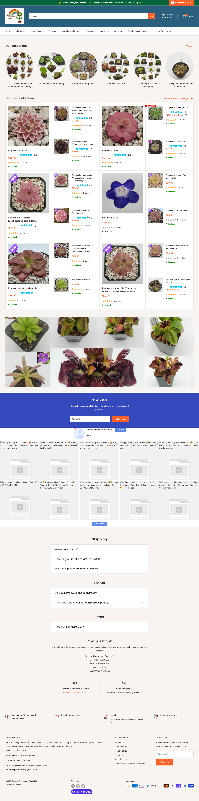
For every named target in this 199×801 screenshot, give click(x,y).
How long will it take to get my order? (77, 559)
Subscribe (104, 31)
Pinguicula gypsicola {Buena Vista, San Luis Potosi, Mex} (82, 111)
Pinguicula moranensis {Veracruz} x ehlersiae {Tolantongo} (82, 178)
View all (190, 46)
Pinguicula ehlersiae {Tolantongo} (81, 211)
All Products (21, 31)
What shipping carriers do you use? (76, 568)
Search (118, 742)
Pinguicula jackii (110, 218)
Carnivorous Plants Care (139, 31)
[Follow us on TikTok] (83, 786)
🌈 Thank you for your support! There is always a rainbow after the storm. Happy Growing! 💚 (99, 3)
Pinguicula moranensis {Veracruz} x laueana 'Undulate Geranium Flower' (119, 289)
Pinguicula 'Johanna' (112, 150)
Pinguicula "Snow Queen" (177, 108)
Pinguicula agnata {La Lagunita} (23, 288)
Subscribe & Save (183, 3)
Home (8, 31)
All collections (121, 759)
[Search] (151, 16)
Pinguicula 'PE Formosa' (176, 210)
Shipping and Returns (71, 31)
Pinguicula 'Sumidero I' (82, 279)
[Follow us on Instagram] (73, 786)
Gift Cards (53, 31)
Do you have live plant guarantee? (76, 593)
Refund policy (121, 751)
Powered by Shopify (13, 784)
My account (166, 17)
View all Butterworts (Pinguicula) (178, 98)
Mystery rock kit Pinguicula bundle (178, 280)
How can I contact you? (69, 627)
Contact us (91, 31)
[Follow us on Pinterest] (78, 786)
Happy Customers (162, 31)
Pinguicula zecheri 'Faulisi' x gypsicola (178, 176)
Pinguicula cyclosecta (175, 141)
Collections (36, 31)
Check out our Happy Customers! (130, 763)
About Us (119, 755)
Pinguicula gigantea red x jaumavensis (177, 246)
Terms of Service (122, 746)
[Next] (193, 67)
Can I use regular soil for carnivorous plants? (82, 602)
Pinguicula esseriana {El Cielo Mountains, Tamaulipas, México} (82, 248)
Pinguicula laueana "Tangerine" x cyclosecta (83, 142)
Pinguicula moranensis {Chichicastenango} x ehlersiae (22, 219)
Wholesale (118, 31)
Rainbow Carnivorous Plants (75, 692)
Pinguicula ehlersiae (17, 150)
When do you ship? (66, 549)
